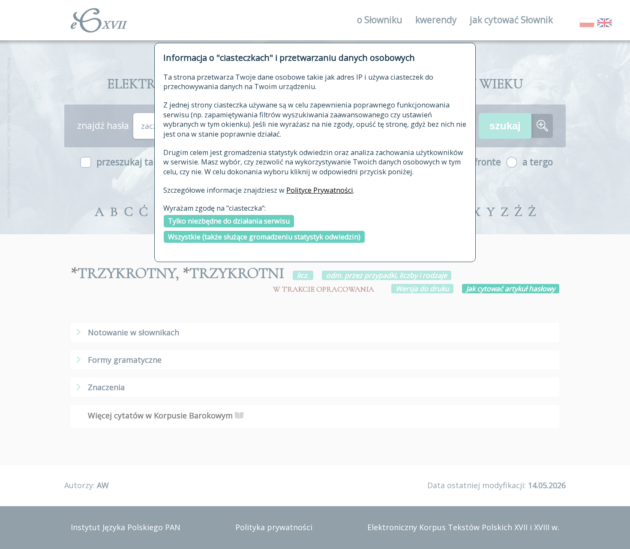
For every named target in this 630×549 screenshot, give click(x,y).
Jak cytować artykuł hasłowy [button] (510, 288)
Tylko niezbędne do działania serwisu (229, 221)
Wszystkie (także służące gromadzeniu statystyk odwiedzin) (264, 237)
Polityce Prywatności (319, 190)
